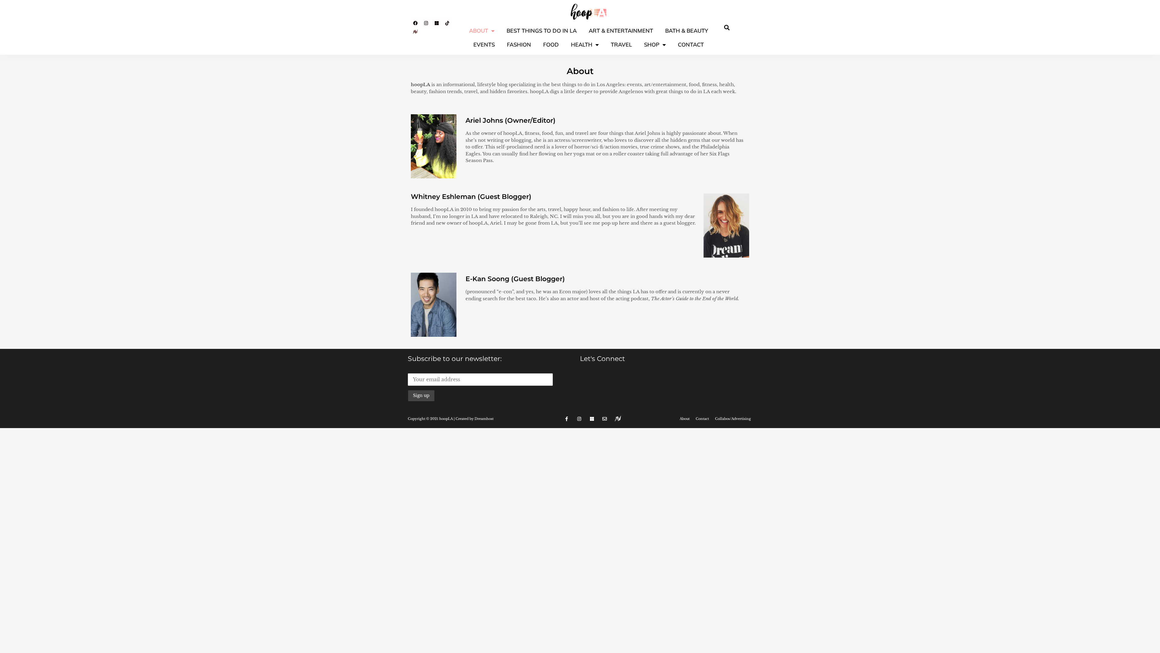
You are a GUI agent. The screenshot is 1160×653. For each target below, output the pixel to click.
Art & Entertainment (621, 30)
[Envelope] (604, 418)
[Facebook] (415, 23)
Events (484, 44)
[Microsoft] (436, 23)
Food (551, 44)
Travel (621, 44)
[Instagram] (425, 23)
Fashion (519, 44)
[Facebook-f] (566, 418)
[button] (727, 27)
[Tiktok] (447, 23)
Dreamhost (484, 419)
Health (581, 44)
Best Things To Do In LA (542, 30)
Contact (691, 44)
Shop (651, 44)
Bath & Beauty (686, 30)
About (478, 30)
